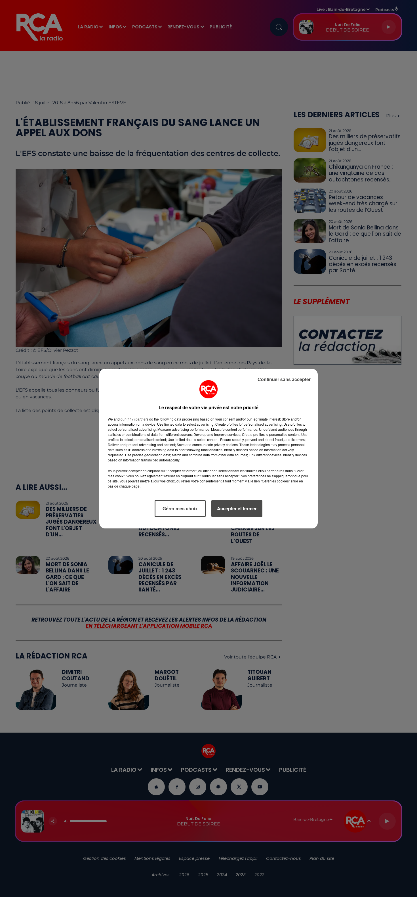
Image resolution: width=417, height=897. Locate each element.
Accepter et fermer (237, 508)
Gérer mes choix (180, 508)
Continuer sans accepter (284, 379)
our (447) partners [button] (134, 419)
